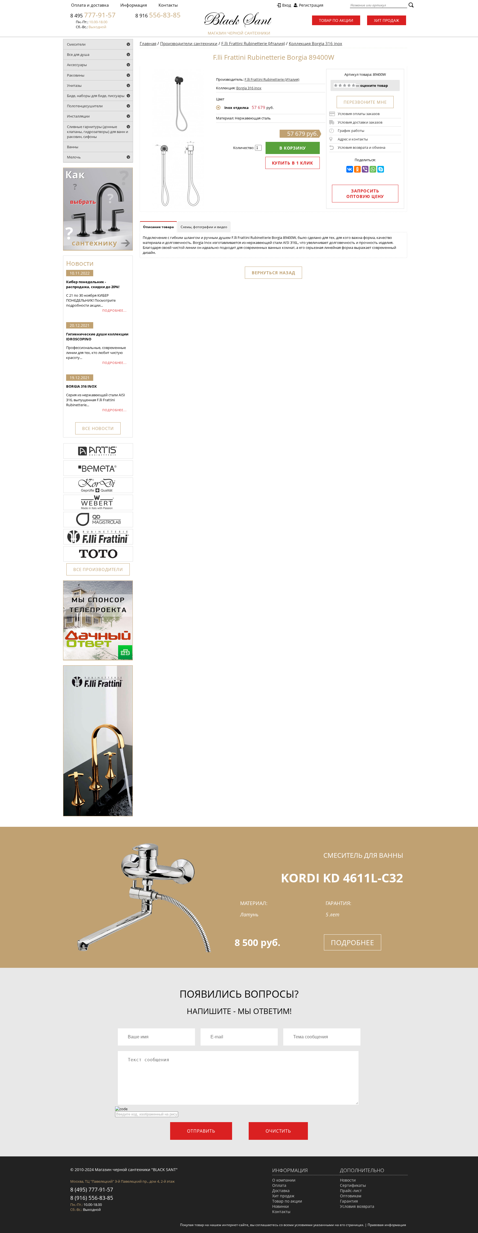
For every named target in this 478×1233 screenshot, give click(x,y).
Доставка (281, 1190)
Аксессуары (77, 64)
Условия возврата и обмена (361, 147)
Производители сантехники (188, 43)
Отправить (201, 1131)
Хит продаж (386, 20)
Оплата (279, 1185)
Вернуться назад (273, 272)
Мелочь (74, 157)
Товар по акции (336, 20)
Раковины (75, 75)
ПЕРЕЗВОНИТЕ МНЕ (365, 102)
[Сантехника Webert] (98, 509)
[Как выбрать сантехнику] (98, 249)
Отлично (353, 85)
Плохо (340, 85)
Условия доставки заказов (360, 122)
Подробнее (352, 942)
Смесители (76, 44)
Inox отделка (236, 107)
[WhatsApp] (373, 169)
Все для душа (78, 54)
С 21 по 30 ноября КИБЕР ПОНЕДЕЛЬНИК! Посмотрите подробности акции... (92, 293)
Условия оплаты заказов (359, 113)
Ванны (72, 146)
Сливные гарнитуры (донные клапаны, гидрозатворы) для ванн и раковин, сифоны (97, 131)
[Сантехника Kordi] (98, 492)
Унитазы (74, 85)
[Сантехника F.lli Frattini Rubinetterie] (98, 543)
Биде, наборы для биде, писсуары (95, 95)
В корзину (292, 148)
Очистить (278, 1131)
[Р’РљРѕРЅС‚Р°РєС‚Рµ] (349, 169)
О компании (283, 1180)
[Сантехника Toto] (98, 561)
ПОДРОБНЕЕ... (114, 310)
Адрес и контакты (353, 139)
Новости (348, 1180)
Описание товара (158, 227)
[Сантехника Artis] (98, 458)
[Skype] (380, 169)
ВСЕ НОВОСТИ (98, 428)
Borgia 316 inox (248, 87)
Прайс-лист (351, 1190)
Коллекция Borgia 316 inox (315, 43)
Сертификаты (353, 1185)
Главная (148, 43)
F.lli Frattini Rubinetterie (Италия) (253, 43)
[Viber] (365, 169)
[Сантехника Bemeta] (98, 475)
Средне (344, 85)
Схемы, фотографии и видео (204, 227)
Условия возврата (357, 1206)
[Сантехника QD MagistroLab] (98, 526)
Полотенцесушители (85, 105)
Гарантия (349, 1201)
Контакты (168, 5)
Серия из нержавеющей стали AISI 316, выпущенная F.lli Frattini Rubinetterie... (95, 395)
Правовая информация (387, 1224)
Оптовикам (350, 1195)
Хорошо (349, 85)
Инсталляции (78, 116)
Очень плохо (336, 85)
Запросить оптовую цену (365, 193)
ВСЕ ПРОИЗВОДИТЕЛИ (98, 569)
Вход (286, 5)
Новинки (280, 1206)
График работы (351, 130)
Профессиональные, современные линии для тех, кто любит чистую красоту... (97, 346)
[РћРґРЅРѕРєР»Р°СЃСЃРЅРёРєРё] (357, 169)
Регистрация (311, 5)
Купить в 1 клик (292, 163)
